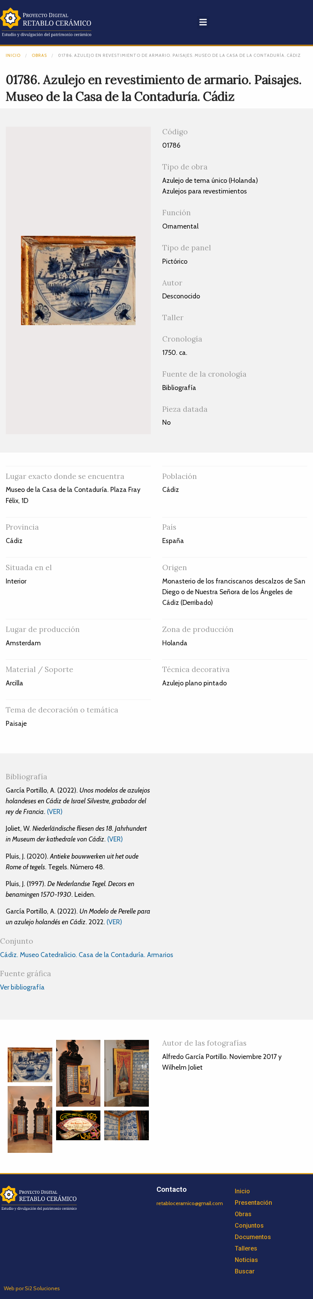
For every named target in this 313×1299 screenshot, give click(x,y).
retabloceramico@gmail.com (189, 1203)
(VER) (55, 811)
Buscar (245, 1271)
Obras (39, 55)
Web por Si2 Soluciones (32, 1288)
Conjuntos (249, 1225)
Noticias (246, 1260)
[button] (203, 22)
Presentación (253, 1202)
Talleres (246, 1248)
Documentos (253, 1237)
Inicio (13, 55)
